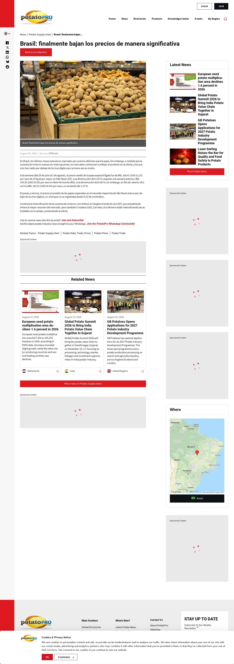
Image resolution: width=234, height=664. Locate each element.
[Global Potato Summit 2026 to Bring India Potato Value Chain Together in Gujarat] (83, 331)
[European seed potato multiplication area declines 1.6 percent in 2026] (40, 331)
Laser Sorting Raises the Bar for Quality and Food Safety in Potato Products (210, 156)
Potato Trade (118, 233)
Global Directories (91, 627)
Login (204, 6)
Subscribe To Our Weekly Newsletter (197, 627)
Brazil (200, 498)
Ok (47, 657)
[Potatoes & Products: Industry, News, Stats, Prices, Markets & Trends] (36, 18)
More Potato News (197, 171)
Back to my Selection (36, 52)
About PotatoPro (159, 625)
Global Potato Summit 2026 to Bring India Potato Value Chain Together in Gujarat (210, 104)
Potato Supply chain (48, 233)
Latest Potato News (126, 627)
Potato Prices (101, 233)
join (221, 6)
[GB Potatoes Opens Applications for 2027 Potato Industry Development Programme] (125, 331)
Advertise (155, 629)
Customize (64, 657)
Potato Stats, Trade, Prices (77, 233)
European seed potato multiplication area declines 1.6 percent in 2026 (210, 81)
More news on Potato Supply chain (83, 383)
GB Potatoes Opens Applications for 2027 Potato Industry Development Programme (209, 131)
